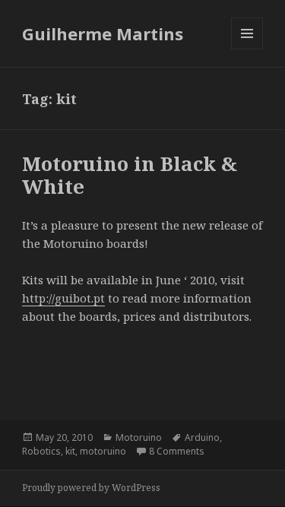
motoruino (103, 451)
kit (70, 451)
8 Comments (176, 451)
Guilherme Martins (102, 33)
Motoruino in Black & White (129, 175)
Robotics (41, 451)
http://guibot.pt (63, 298)
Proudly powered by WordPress (91, 487)
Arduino (202, 437)
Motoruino (139, 437)
